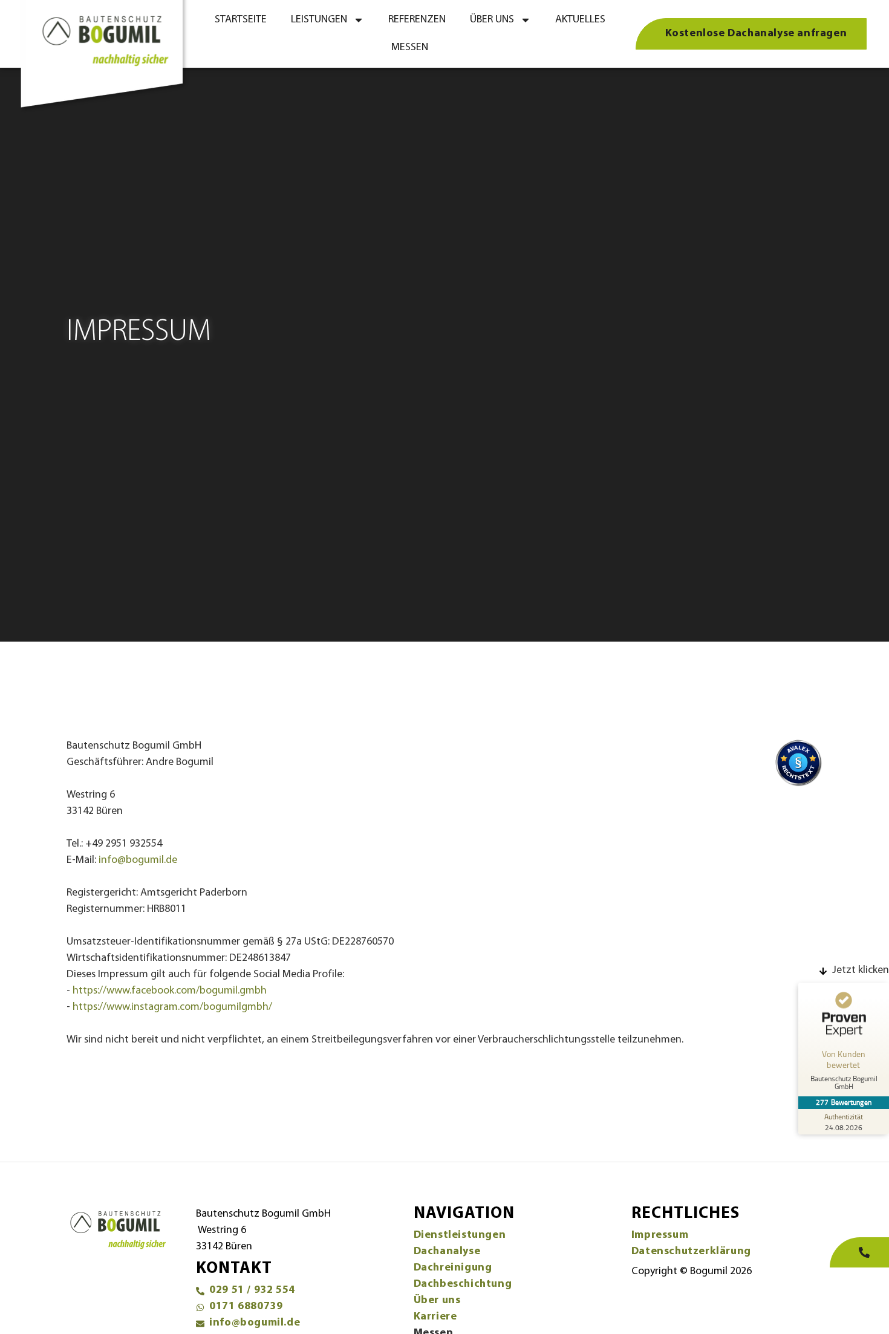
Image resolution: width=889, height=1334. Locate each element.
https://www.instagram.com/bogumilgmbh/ (172, 1007)
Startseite (241, 20)
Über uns (492, 20)
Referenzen (417, 20)
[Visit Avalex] (798, 784)
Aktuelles (580, 20)
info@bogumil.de (138, 860)
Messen (409, 47)
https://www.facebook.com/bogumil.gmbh (170, 991)
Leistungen (319, 20)
